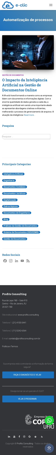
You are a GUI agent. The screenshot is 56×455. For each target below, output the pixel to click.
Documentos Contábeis (15, 187)
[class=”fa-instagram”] (24, 436)
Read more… (29, 115)
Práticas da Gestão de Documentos (20, 226)
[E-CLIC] (15, 5)
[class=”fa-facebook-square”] (19, 436)
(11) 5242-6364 (19, 331)
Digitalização (10, 200)
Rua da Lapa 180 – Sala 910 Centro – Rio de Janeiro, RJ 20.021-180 (14, 303)
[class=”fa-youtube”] (14, 436)
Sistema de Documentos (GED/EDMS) (21, 232)
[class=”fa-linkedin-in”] (9, 436)
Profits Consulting (25, 443)
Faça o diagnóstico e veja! (27, 375)
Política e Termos (10, 346)
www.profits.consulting (28, 315)
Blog (6, 219)
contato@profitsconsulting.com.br (24, 338)
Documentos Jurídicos (14, 193)
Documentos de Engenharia (17, 213)
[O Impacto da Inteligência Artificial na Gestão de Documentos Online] (28, 52)
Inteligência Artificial (13, 174)
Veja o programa (27, 399)
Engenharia (9, 180)
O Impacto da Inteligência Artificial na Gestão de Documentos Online (24, 85)
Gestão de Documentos (13, 75)
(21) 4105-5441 (19, 323)
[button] (49, 420)
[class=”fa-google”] (29, 436)
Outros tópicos (11, 206)
